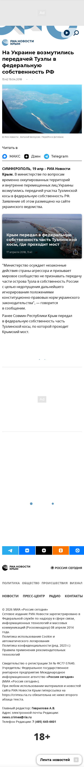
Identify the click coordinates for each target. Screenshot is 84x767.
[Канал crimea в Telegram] (10, 550)
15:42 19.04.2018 (12, 79)
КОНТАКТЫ (74, 596)
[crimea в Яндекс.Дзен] (44, 550)
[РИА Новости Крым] (17, 42)
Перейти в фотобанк (53, 137)
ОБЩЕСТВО (30, 583)
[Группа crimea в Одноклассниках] (61, 550)
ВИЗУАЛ (76, 583)
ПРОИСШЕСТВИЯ (55, 583)
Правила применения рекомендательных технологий (33, 652)
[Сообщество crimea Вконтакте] (27, 550)
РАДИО (55, 596)
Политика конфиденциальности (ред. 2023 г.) (36, 645)
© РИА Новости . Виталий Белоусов (21, 137)
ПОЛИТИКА (11, 583)
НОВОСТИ (10, 596)
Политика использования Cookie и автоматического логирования (28, 639)
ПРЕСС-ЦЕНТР (34, 596)
